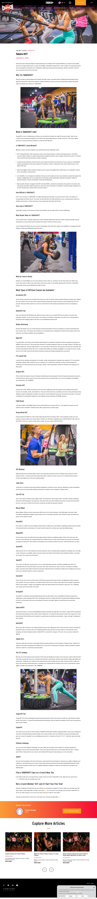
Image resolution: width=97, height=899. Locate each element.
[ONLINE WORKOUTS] (50, 3)
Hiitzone (41, 8)
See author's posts (72, 811)
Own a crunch (89, 8)
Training (49, 8)
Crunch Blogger (30, 810)
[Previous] (44, 870)
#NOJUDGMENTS (7, 2)
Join (91, 2)
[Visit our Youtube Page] (17, 885)
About (78, 8)
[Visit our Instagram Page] (13, 885)
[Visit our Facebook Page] (4, 885)
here (17, 779)
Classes (33, 8)
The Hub (71, 8)
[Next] (51, 870)
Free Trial (80, 2)
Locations (24, 8)
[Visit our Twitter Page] (8, 885)
